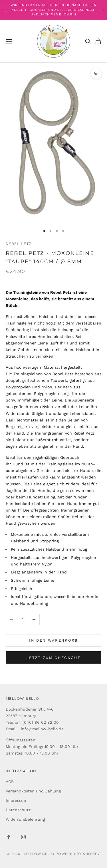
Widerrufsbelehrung (25, 819)
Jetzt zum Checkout (53, 658)
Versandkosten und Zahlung (33, 791)
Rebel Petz (18, 244)
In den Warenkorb (53, 640)
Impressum (16, 800)
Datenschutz (18, 810)
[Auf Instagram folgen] (23, 837)
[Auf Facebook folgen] (8, 837)
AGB (10, 781)
